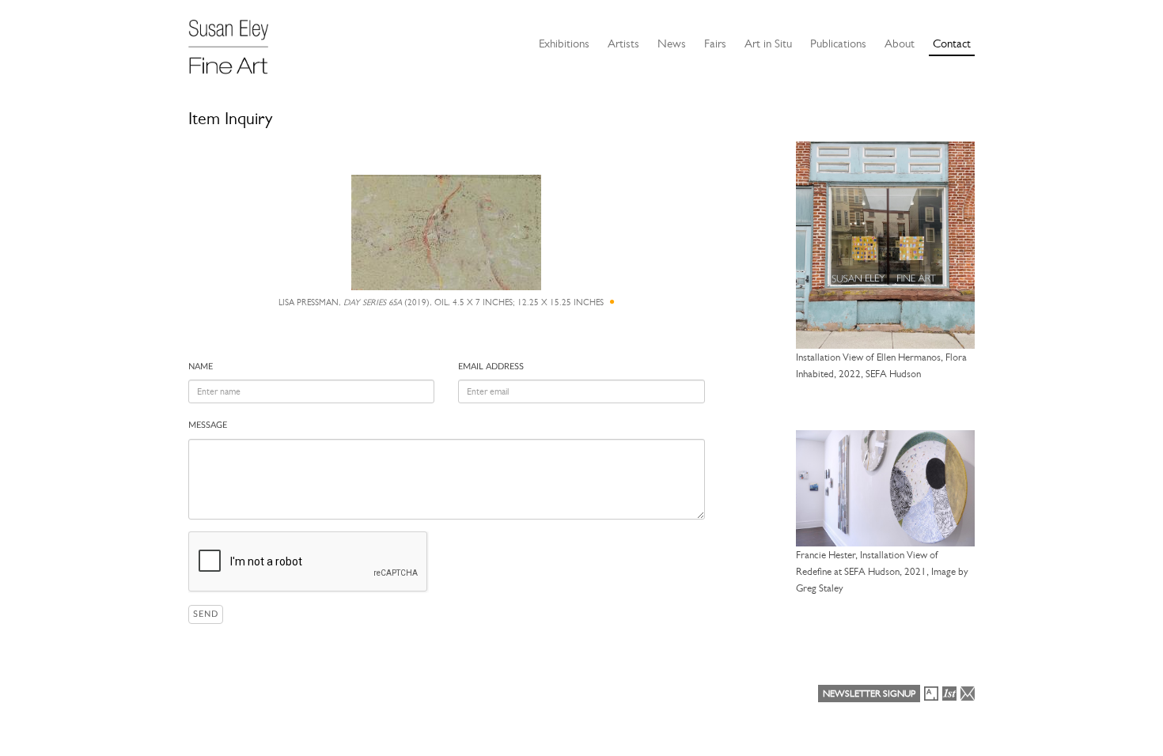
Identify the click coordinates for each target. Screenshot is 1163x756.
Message (207, 425)
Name (200, 366)
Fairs (715, 43)
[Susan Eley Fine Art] (235, 41)
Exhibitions (564, 43)
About (900, 43)
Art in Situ (768, 43)
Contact (952, 43)
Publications (838, 43)
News (671, 43)
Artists (623, 43)
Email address (491, 366)
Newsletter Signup (869, 693)
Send (205, 614)
